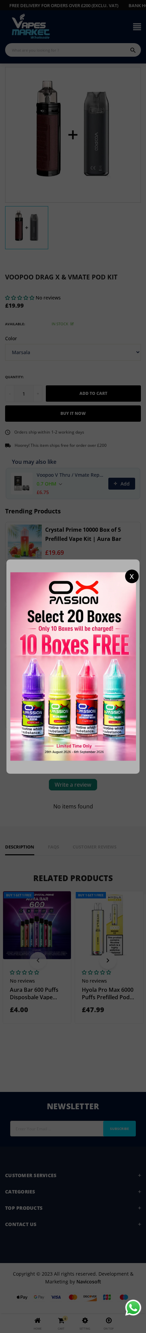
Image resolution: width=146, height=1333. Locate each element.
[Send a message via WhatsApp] (133, 1307)
